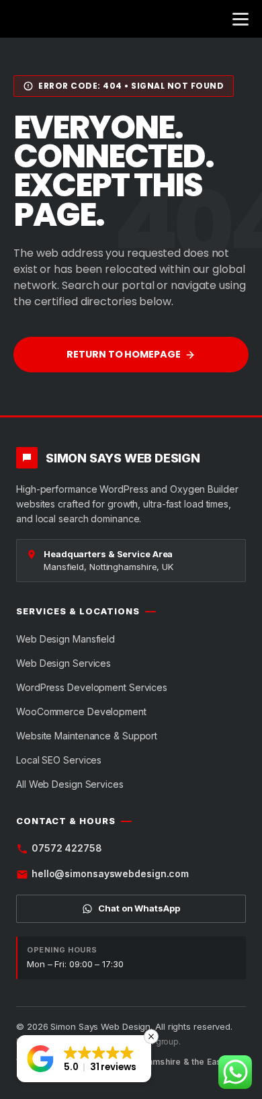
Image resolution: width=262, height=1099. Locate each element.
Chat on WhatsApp (138, 908)
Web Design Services (63, 663)
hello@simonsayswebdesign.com (110, 873)
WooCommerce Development (81, 711)
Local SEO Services (58, 760)
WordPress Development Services (91, 687)
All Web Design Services (70, 784)
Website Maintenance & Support (86, 735)
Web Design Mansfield (65, 639)
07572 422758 (67, 848)
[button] (84, 1058)
